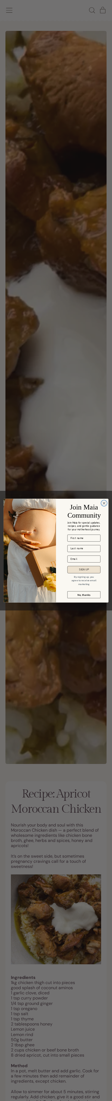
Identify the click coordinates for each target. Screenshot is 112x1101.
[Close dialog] (104, 503)
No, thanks (84, 595)
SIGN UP (84, 569)
